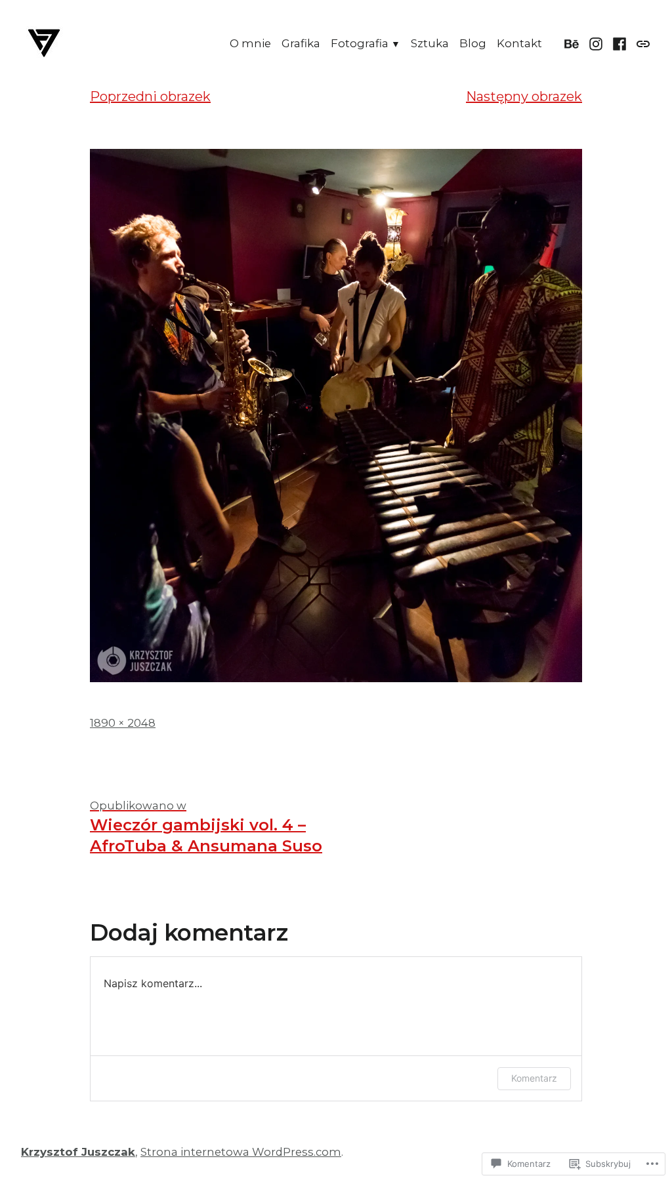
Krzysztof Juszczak (78, 1151)
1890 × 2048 (123, 722)
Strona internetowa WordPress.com (240, 1151)
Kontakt (519, 43)
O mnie (250, 43)
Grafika (301, 43)
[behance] (573, 43)
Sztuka (430, 43)
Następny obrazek (524, 96)
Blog (472, 43)
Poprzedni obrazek (150, 96)
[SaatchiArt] (641, 43)
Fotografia (359, 43)
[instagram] (596, 43)
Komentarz (534, 1078)
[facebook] (620, 43)
